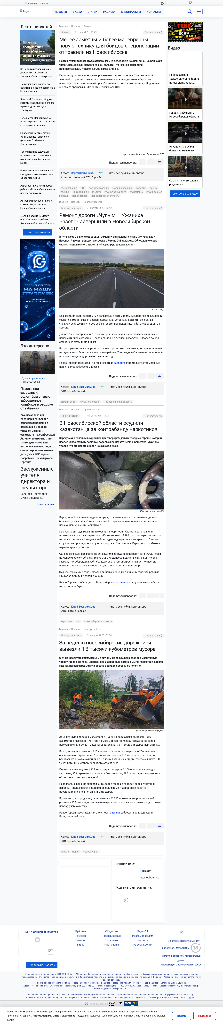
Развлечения (111, 944)
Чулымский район (90, 401)
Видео (77, 11)
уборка (65, 851)
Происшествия (92, 409)
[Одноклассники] (151, 162)
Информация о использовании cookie (181, 964)
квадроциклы (81, 191)
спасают (115, 812)
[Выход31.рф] (185, 31)
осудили (120, 582)
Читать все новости (38, 232)
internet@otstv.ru (149, 877)
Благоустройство (93, 202)
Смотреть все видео (185, 193)
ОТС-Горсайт (93, 177)
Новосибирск (80, 195)
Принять (181, 1015)
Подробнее (204, 1015)
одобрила (119, 362)
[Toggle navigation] (199, 11)
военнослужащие (99, 188)
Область (81, 940)
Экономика (112, 940)
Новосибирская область (105, 195)
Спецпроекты (131, 11)
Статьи (92, 11)
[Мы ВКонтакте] (37, 289)
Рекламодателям (142, 935)
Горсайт (81, 391)
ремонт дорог (69, 401)
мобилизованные (122, 188)
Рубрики (80, 931)
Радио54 (109, 11)
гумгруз (96, 191)
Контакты (154, 11)
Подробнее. (192, 997)
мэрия (75, 851)
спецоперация (69, 188)
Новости (61, 11)
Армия (87, 26)
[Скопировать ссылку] (159, 162)
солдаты (141, 188)
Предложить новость (36, 3)
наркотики (67, 621)
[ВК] (142, 162)
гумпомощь (136, 191)
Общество (111, 931)
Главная (63, 26)
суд (78, 621)
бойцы (153, 188)
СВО (83, 188)
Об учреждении (142, 944)
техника (65, 191)
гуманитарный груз (115, 191)
